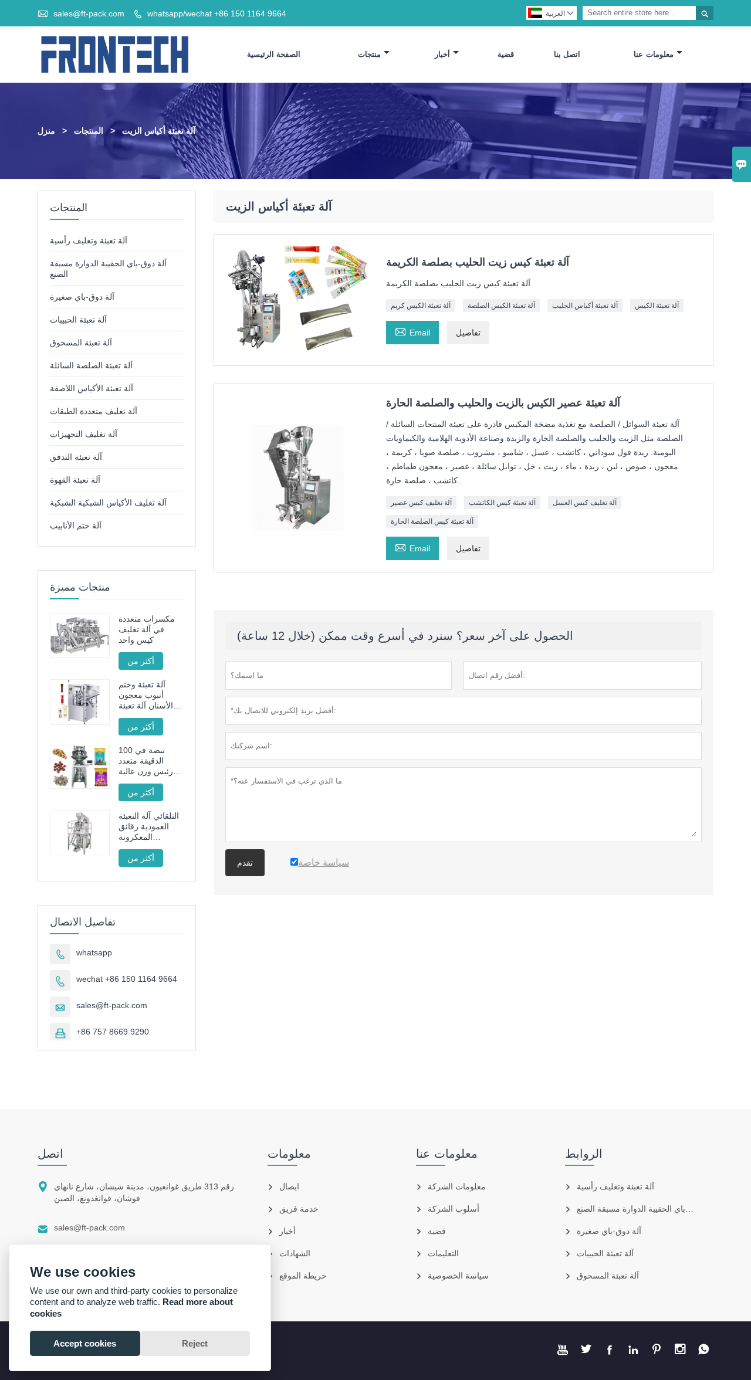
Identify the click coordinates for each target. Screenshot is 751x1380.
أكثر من (140, 661)
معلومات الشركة (457, 1186)
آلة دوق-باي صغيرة (82, 296)
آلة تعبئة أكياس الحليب (585, 305)
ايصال (289, 1186)
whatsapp (94, 952)
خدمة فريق (299, 1208)
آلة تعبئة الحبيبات (78, 319)
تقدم (245, 862)
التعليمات (443, 1253)
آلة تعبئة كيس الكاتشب (502, 503)
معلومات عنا (654, 54)
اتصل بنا (567, 54)
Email (412, 331)
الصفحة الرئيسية (274, 54)
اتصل (50, 1153)
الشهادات (294, 1253)
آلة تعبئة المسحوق (81, 342)
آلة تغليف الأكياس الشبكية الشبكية (108, 502)
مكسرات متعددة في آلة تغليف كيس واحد (147, 629)
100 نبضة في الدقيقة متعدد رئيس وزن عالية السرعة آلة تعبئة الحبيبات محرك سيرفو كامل (146, 761)
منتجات (369, 54)
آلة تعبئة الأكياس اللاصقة (91, 388)
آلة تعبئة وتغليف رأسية (88, 240)
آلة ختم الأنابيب (76, 525)
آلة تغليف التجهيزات (83, 434)
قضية (506, 54)
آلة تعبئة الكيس (657, 305)
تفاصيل (468, 332)
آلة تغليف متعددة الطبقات (93, 411)
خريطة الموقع (303, 1275)
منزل (46, 130)
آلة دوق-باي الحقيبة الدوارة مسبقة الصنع (645, 1208)
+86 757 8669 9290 (112, 1031)
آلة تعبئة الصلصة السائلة (91, 365)
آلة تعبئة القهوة (75, 479)
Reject (195, 1343)
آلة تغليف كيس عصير (421, 503)
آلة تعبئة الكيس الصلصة (501, 305)
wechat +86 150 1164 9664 (126, 979)
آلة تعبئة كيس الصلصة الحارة (432, 521)
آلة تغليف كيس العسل (585, 503)
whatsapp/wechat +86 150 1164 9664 (216, 13)
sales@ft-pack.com (88, 13)
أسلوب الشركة (453, 1208)
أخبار (442, 54)
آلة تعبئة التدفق (76, 457)
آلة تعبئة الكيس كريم (421, 305)
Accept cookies (84, 1343)
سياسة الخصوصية (458, 1275)
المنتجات (88, 130)
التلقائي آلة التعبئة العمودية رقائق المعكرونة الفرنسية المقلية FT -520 (149, 826)
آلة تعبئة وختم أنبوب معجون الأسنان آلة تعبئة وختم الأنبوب (146, 695)
